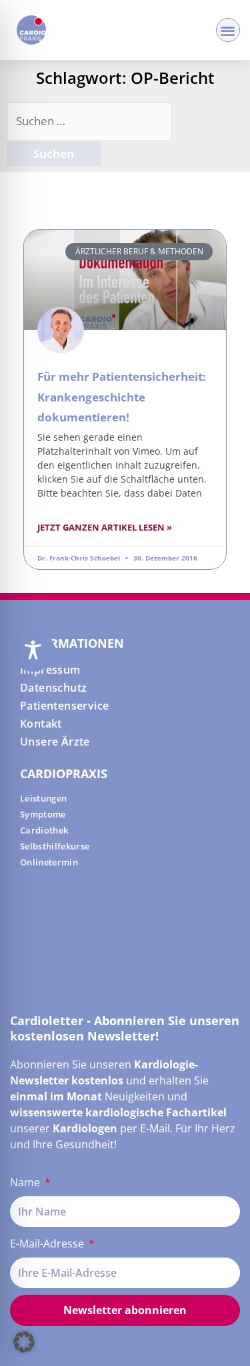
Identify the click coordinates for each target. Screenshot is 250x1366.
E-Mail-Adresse (48, 1243)
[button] (228, 30)
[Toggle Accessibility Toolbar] (33, 650)
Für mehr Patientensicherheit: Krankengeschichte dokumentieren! (121, 397)
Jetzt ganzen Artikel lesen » (104, 527)
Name (26, 1182)
